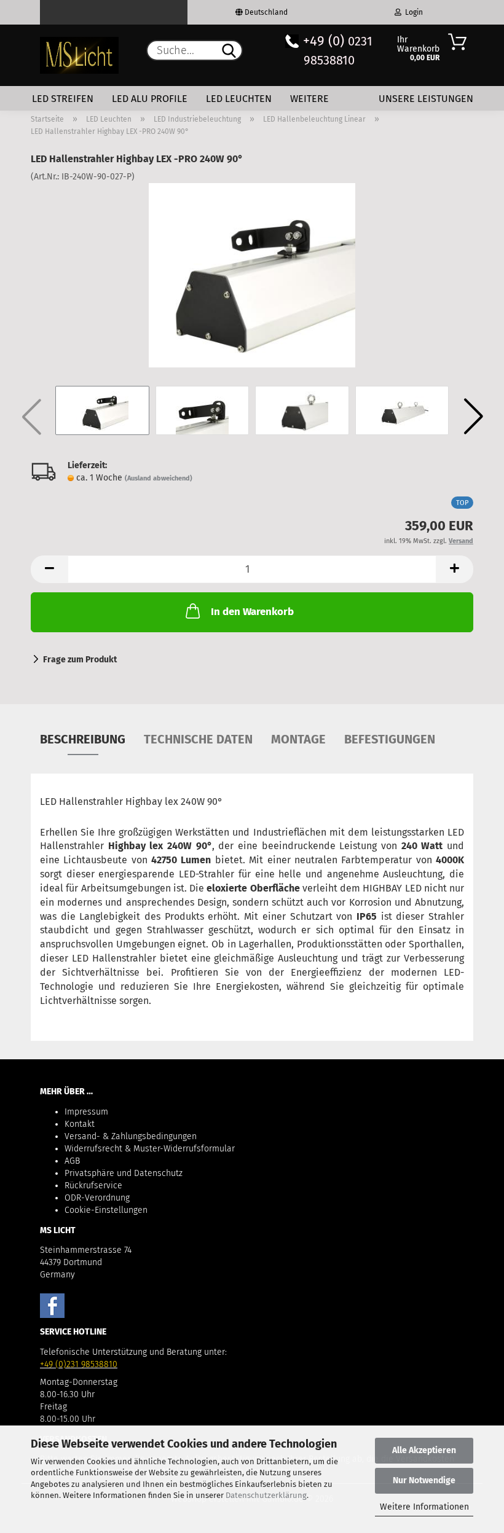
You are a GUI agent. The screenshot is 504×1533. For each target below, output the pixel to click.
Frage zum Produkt (80, 659)
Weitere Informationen (424, 1507)
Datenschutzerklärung (266, 1495)
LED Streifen (62, 98)
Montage (298, 739)
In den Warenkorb (252, 611)
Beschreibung (82, 739)
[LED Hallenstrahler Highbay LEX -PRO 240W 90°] (252, 275)
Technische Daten (198, 739)
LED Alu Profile (149, 98)
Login (412, 12)
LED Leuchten (239, 98)
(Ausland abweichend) (158, 478)
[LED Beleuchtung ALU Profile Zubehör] (79, 55)
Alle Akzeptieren (424, 1450)
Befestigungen (389, 739)
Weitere (309, 98)
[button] (473, 416)
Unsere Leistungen (426, 98)
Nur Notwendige (424, 1480)
